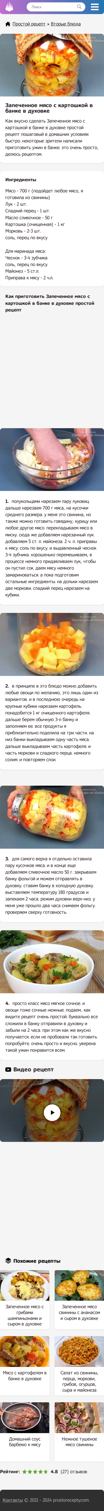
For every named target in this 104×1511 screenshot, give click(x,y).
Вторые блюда (66, 24)
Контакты (13, 1500)
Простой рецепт (29, 24)
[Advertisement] (52, 374)
